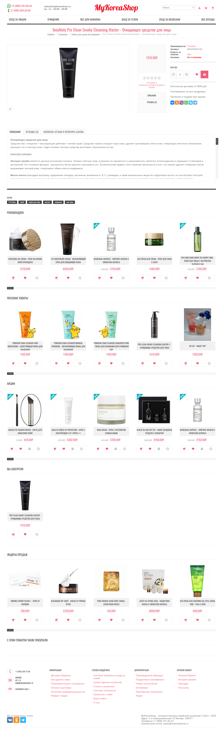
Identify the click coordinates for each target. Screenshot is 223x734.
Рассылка (183, 687)
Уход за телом (130, 19)
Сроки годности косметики (108, 682)
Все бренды (208, 19)
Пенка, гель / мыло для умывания (86, 34)
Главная (51, 34)
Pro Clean (12, 202)
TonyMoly (191, 46)
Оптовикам (142, 687)
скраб (22, 202)
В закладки (197, 74)
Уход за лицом (17, 19)
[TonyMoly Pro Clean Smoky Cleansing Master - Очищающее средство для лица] (10, 109)
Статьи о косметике (104, 686)
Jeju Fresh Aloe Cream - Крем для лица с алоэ (154, 260)
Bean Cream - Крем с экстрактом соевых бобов (111, 431)
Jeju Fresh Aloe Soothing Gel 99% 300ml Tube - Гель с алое (197, 602)
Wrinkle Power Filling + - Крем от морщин (25, 602)
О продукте (37, 278)
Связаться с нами (103, 694)
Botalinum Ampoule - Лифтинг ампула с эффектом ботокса (111, 260)
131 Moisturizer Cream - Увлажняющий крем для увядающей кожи (68, 260)
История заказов (187, 679)
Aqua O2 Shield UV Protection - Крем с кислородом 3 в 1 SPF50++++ (68, 431)
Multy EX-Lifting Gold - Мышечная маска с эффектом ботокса (154, 602)
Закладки (183, 683)
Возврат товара (59, 695)
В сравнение (29, 449)
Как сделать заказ (60, 679)
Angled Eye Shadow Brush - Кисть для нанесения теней (25, 431)
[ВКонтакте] (172, 103)
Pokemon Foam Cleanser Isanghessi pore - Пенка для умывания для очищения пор (111, 346)
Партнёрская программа (149, 691)
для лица (69, 202)
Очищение (53, 19)
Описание (15, 132)
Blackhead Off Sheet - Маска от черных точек (68, 602)
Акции (139, 695)
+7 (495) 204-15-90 (20, 10)
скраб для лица (34, 202)
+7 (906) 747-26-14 (22, 5)
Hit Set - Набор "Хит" (197, 346)
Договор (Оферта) (61, 675)
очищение (58, 202)
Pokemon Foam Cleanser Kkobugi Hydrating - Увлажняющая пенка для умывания (68, 346)
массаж (47, 202)
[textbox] (179, 7)
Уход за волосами (169, 19)
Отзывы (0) (32, 132)
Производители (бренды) (149, 675)
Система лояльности (105, 690)
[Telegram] (195, 103)
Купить (13, 278)
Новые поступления (146, 683)
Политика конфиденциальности (68, 691)
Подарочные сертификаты (150, 679)
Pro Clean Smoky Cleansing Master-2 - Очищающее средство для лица (154, 346)
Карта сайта (100, 698)
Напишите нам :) (22, 689)
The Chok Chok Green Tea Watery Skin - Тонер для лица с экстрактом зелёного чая (197, 261)
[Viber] (181, 103)
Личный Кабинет (187, 675)
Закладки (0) (206, 8)
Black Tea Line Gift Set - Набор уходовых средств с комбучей (154, 431)
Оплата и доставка (61, 687)
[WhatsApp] (186, 103)
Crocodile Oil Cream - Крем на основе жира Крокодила (25, 260)
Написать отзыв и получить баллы (63, 132)
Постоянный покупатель (199, 8)
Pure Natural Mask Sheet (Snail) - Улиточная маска (111, 602)
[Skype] (191, 103)
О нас (97, 702)
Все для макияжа (90, 19)
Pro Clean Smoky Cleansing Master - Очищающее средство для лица (25, 517)
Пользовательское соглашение (67, 683)
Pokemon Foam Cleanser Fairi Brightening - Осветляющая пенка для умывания (25, 346)
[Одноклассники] (177, 103)
